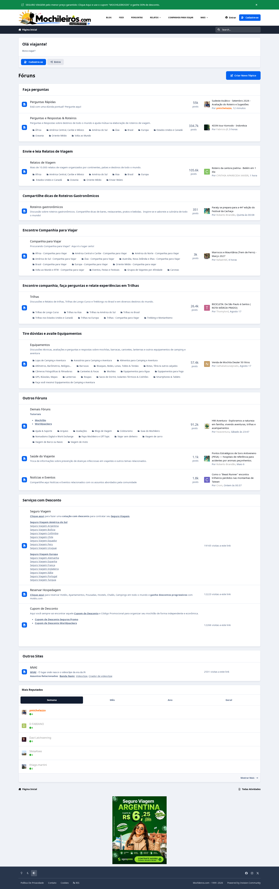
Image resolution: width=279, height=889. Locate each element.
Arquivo (64, 431)
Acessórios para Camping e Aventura (93, 360)
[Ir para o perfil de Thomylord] (207, 308)
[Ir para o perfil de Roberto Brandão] (207, 211)
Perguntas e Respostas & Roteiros (53, 118)
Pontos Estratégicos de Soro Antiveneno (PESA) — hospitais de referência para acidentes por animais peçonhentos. (234, 457)
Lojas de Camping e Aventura (50, 360)
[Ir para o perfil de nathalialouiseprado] (207, 364)
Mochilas (111, 371)
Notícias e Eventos (42, 477)
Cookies (65, 882)
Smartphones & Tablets (168, 376)
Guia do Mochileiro (150, 431)
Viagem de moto (79, 442)
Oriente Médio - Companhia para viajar (136, 264)
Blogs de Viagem (103, 431)
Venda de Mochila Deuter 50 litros (231, 362)
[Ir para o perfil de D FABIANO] (24, 725)
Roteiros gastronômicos (46, 207)
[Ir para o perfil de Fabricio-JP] (207, 127)
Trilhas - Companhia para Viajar (123, 317)
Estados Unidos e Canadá (170, 130)
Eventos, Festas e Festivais (105, 269)
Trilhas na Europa (90, 317)
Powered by (244, 882)
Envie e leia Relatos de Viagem (48, 151)
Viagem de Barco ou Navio (49, 442)
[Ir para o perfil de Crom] (207, 480)
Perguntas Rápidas (43, 102)
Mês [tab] (112, 700)
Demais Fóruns (40, 409)
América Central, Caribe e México (66, 130)
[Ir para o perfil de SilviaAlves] (24, 753)
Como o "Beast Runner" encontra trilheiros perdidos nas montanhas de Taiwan (232, 478)
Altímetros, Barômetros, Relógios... (53, 365)
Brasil (130, 130)
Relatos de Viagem (43, 162)
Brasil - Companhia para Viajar (51, 264)
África (38, 130)
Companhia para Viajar (45, 241)
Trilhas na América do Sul (102, 312)
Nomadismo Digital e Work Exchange (54, 436)
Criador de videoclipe (100, 676)
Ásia (117, 130)
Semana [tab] (52, 700)
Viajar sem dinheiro (127, 436)
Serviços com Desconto (42, 500)
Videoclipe (81, 676)
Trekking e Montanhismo (159, 317)
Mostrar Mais (248, 777)
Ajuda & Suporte (43, 431)
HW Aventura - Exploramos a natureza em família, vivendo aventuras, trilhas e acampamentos (234, 424)
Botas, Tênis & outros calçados (161, 365)
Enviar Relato (116, 179)
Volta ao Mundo (83, 135)
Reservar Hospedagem (45, 590)
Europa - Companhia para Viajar (91, 264)
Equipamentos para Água (137, 371)
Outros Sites (33, 656)
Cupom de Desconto (44, 608)
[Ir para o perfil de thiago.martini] (24, 766)
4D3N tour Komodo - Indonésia (229, 125)
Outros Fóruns (35, 398)
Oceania (39, 135)
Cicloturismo (126, 431)
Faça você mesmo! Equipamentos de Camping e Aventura (65, 382)
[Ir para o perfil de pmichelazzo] (207, 104)
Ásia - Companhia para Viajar (99, 258)
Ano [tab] (170, 700)
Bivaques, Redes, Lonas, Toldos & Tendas (118, 365)
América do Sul (99, 130)
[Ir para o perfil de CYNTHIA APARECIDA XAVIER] (207, 172)
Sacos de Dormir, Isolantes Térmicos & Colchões (123, 376)
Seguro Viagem (40, 511)
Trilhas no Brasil (131, 312)
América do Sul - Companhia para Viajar (55, 258)
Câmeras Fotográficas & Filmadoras (53, 371)
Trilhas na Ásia (74, 312)
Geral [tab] (229, 700)
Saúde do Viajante (42, 456)
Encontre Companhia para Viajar (50, 230)
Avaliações (81, 431)
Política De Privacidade (32, 882)
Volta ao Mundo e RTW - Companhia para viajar (59, 269)
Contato (52, 882)
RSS (77, 882)
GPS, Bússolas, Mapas (46, 376)
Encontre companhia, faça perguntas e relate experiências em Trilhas (81, 285)
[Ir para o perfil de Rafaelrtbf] (207, 256)
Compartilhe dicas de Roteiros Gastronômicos (61, 195)
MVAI (33, 667)
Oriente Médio (59, 135)
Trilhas (34, 297)
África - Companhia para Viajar (51, 253)
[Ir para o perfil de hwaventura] (207, 426)
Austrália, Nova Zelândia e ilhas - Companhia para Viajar (151, 258)
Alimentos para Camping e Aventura (139, 360)
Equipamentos (40, 345)
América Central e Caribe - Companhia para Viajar (101, 253)
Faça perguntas (36, 89)
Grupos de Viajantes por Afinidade (144, 269)
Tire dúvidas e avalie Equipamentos (52, 333)
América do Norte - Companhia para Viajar (157, 253)
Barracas (84, 365)
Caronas (174, 269)
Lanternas (71, 376)
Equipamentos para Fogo (171, 371)
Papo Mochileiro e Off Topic (95, 436)
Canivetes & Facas (89, 371)
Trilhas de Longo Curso (47, 312)
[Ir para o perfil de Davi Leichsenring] (24, 739)
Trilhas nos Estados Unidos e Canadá (54, 317)
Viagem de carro (153, 436)
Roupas (87, 376)
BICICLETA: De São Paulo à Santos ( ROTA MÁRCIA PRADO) (231, 305)
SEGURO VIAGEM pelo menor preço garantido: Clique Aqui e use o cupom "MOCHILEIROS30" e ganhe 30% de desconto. (93, 4)
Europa (145, 130)
